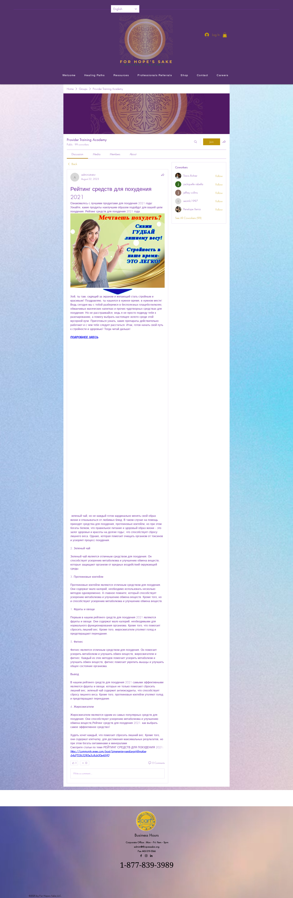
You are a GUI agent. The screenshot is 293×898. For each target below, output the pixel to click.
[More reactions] (84, 763)
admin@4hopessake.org (146, 846)
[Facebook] (141, 855)
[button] (225, 34)
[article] (117, 476)
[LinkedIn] (151, 855)
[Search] (195, 141)
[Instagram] (146, 855)
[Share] (163, 175)
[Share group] (224, 142)
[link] (77, 154)
